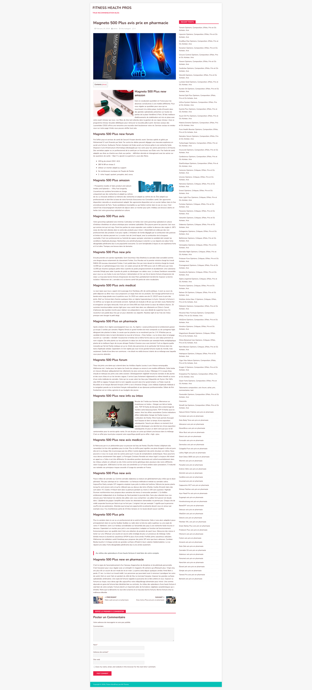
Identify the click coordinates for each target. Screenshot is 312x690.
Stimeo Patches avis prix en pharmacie (193, 489)
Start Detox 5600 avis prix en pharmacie (194, 457)
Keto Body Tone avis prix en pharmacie (193, 420)
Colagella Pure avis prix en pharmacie (193, 448)
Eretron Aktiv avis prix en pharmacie (192, 469)
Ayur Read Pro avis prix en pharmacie (193, 493)
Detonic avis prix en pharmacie (190, 518)
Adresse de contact (100, 652)
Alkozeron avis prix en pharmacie (191, 424)
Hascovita (182, 401)
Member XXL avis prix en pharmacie (192, 522)
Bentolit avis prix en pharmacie (190, 579)
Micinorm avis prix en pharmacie (191, 534)
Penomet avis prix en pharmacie (191, 558)
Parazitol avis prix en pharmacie (191, 465)
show (104, 84)
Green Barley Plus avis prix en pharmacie (194, 526)
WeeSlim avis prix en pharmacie (191, 513)
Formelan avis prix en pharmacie (191, 416)
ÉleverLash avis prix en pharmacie (192, 566)
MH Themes (125, 684)
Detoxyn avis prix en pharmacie (191, 509)
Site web (96, 659)
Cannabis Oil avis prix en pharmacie (192, 550)
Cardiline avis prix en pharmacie (191, 477)
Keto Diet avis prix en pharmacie (191, 546)
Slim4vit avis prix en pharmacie (190, 473)
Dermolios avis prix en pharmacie (191, 444)
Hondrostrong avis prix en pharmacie (193, 501)
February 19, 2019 (103, 29)
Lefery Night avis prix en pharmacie (192, 453)
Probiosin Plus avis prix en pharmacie (193, 530)
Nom (95, 645)
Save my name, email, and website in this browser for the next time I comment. (126, 667)
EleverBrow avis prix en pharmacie (192, 428)
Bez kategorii (126, 29)
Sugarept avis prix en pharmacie (191, 497)
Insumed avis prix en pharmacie (191, 481)
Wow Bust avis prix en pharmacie (191, 432)
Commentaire (98, 626)
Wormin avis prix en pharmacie (190, 461)
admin (115, 29)
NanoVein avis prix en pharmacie (191, 562)
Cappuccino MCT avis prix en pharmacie (194, 485)
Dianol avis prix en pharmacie (190, 436)
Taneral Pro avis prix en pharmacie (192, 574)
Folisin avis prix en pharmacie (190, 538)
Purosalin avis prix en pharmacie (191, 440)
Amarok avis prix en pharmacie (190, 542)
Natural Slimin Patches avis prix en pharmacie (196, 412)
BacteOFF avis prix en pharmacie (191, 505)
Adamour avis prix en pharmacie (191, 554)
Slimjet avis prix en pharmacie (190, 570)
